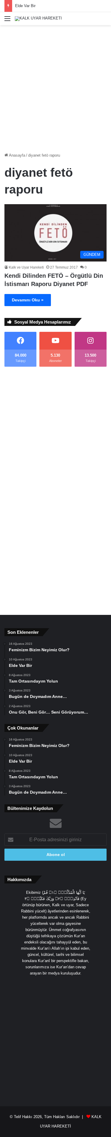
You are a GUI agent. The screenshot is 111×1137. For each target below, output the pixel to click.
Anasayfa (16, 155)
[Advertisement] (55, 86)
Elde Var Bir (25, 6)
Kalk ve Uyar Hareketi (26, 267)
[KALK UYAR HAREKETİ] (38, 18)
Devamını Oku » (28, 300)
